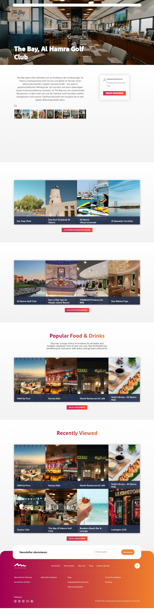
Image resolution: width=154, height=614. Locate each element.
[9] (34, 114)
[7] (50, 114)
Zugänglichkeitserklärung (78, 582)
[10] (26, 114)
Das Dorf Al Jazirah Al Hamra (59, 221)
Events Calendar (103, 566)
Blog (91, 566)
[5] (66, 114)
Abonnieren (128, 552)
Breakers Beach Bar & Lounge (91, 529)
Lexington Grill (118, 529)
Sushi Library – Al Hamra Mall (123, 398)
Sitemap (108, 582)
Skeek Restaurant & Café (92, 398)
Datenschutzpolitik (75, 587)
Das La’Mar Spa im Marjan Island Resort (58, 301)
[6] (58, 114)
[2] (18, 114)
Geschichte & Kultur (22, 582)
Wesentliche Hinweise (23, 577)
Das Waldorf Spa (119, 301)
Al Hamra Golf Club (27, 301)
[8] (42, 114)
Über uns (81, 566)
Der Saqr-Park (24, 221)
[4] (74, 114)
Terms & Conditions (113, 577)
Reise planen (69, 566)
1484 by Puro (23, 398)
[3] (82, 114)
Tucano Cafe (23, 529)
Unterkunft (55, 566)
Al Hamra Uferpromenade (88, 221)
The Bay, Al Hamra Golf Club (60, 529)
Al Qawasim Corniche (122, 221)
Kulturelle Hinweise (49, 577)
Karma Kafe (54, 398)
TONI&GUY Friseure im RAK (91, 301)
